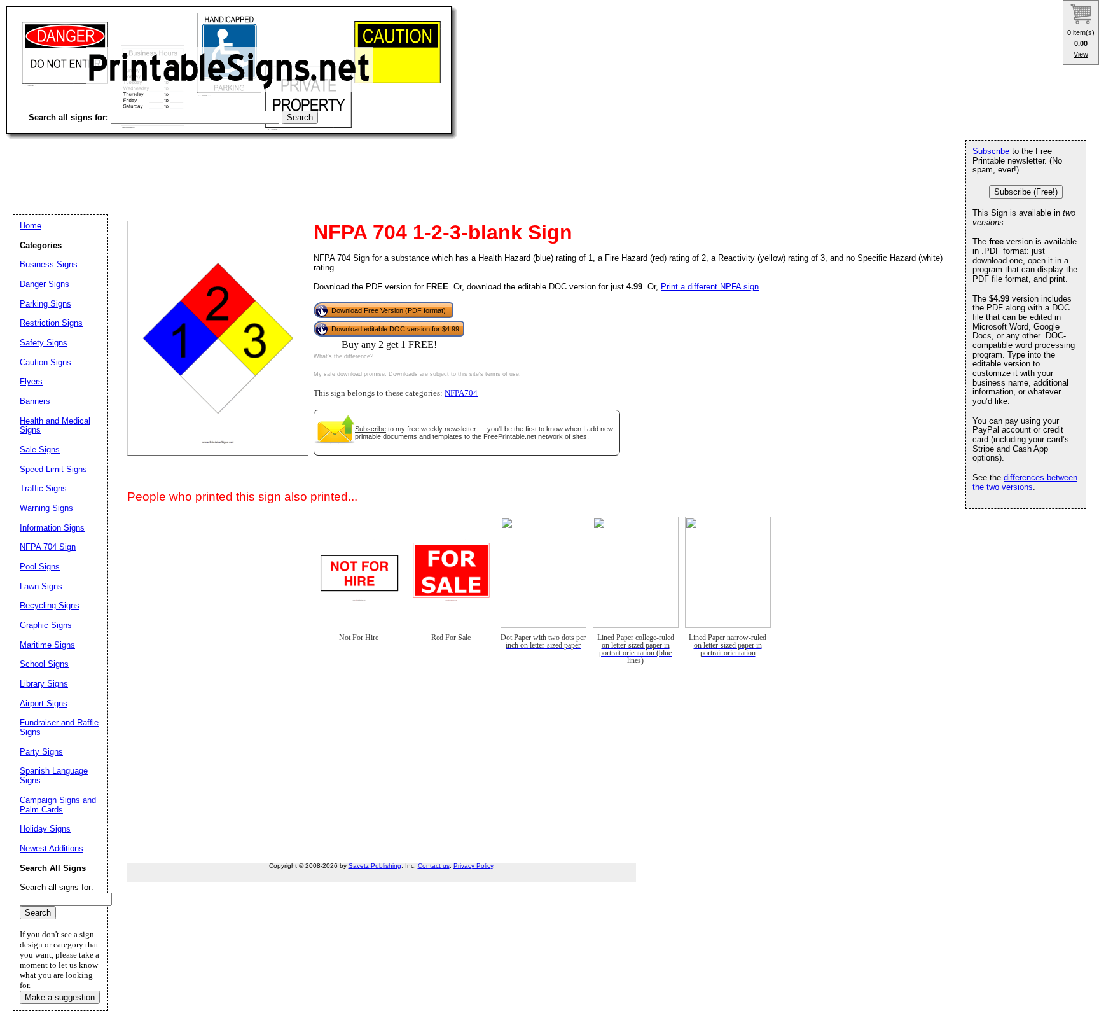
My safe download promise (349, 374)
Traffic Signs (43, 488)
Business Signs (49, 264)
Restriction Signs (51, 323)
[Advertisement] (237, 165)
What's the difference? (343, 356)
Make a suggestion (60, 997)
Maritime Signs (47, 645)
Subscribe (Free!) (1026, 192)
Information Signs (52, 528)
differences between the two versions (1024, 482)
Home (30, 225)
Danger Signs (44, 284)
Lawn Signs (41, 586)
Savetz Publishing (375, 865)
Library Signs (44, 683)
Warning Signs (46, 508)
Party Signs (41, 752)
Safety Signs (43, 342)
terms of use (502, 374)
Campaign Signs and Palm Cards (58, 804)
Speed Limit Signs (53, 469)
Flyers (31, 381)
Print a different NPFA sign (710, 286)
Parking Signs (45, 304)
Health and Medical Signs (55, 425)
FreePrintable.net (509, 436)
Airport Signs (43, 703)
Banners (35, 401)
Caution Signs (45, 362)
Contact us (434, 865)
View (1081, 54)
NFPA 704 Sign (48, 547)
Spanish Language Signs (54, 775)
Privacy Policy (473, 865)
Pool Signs (40, 566)
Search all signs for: (56, 887)
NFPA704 (461, 393)
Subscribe (370, 429)
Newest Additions (51, 848)
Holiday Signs (45, 828)
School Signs (44, 664)
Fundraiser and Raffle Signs (59, 727)
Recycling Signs (49, 605)
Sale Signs (40, 449)
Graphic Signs (46, 625)
